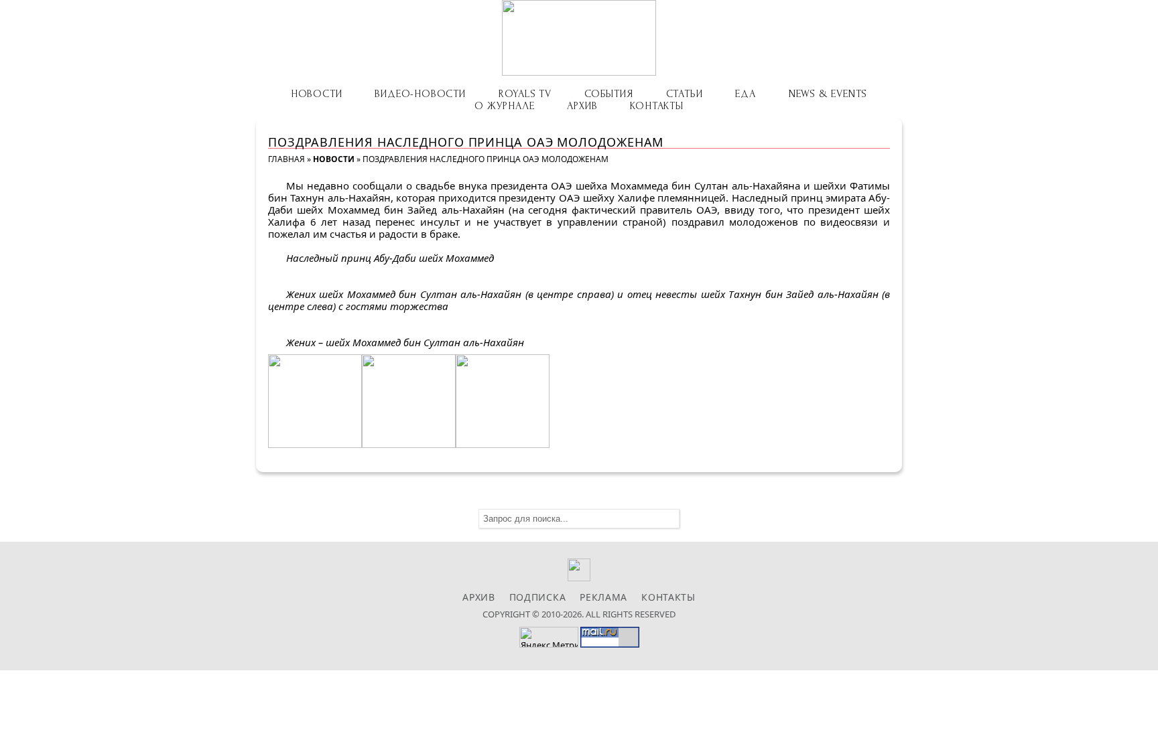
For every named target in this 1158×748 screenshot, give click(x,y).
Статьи (684, 94)
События (608, 94)
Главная (286, 159)
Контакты (656, 106)
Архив (582, 106)
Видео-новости (420, 94)
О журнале (504, 106)
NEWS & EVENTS (828, 94)
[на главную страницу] (579, 38)
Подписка (537, 597)
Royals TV (525, 94)
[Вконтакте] (579, 577)
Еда (745, 94)
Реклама (603, 597)
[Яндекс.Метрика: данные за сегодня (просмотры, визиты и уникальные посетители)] (548, 637)
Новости (316, 94)
